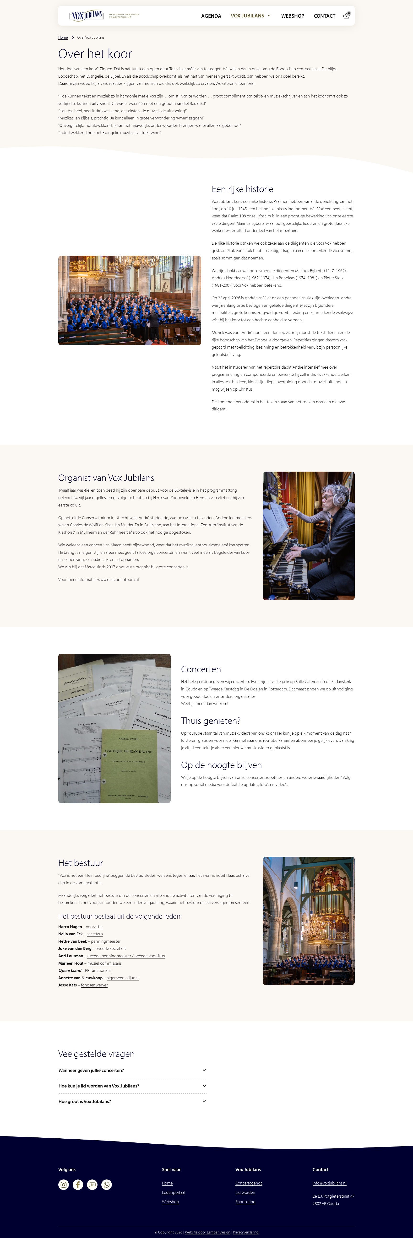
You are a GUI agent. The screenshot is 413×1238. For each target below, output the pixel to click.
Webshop (292, 15)
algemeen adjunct (123, 977)
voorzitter (94, 926)
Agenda (211, 15)
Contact (325, 15)
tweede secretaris (111, 948)
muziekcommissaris (104, 963)
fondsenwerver (94, 985)
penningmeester (105, 941)
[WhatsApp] (106, 1184)
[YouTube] (92, 1184)
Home (63, 37)
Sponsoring (245, 1201)
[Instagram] (63, 1184)
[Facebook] (78, 1184)
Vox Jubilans (247, 15)
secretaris (95, 934)
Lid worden (245, 1192)
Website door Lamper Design (207, 1232)
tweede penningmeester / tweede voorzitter (126, 955)
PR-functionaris (98, 970)
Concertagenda (248, 1183)
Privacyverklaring (246, 1232)
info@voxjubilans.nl (330, 1183)
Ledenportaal (173, 1192)
